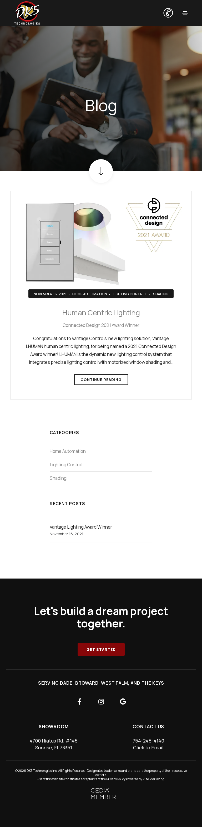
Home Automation (89, 294)
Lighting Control (130, 294)
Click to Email (148, 747)
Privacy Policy (115, 779)
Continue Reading (101, 379)
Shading (160, 294)
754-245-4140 (148, 740)
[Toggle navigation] (185, 13)
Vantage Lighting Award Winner (81, 527)
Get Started (101, 649)
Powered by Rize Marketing (145, 779)
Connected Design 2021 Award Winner (101, 325)
